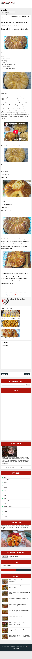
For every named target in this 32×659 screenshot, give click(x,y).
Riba (5, 503)
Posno (5, 495)
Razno (5, 498)
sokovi (5, 511)
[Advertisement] (13, 416)
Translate (12, 14)
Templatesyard (16, 648)
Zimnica (6, 516)
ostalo (5, 482)
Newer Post (4, 374)
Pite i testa (6, 493)
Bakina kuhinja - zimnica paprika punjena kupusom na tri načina (19, 623)
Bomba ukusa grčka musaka (15, 616)
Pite (5, 490)
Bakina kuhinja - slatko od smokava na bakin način (18, 580)
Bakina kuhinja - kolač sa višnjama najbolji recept (19, 629)
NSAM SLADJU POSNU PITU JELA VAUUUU (18, 598)
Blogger (23, 467)
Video (5, 514)
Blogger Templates (19, 646)
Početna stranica (6, 565)
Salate (5, 508)
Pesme (5, 487)
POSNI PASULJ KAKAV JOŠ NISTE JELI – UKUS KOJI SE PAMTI (19, 586)
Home (2, 16)
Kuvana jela (6, 480)
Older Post (27, 374)
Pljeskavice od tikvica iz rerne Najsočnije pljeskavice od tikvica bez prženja (19, 611)
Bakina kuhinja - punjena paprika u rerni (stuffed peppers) (19, 605)
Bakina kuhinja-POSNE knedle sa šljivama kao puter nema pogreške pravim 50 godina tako (19, 636)
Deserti (5, 477)
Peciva (7, 16)
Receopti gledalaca (8, 501)
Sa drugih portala (8, 506)
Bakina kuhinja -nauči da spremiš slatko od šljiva (19, 592)
